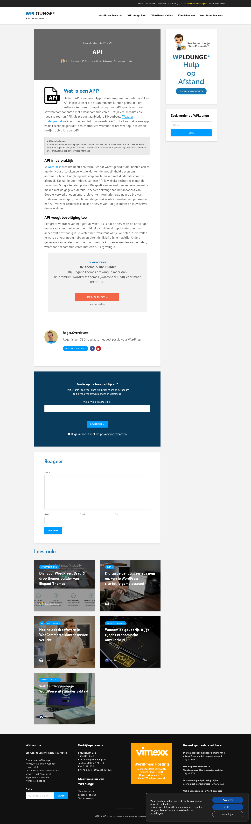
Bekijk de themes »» (97, 296)
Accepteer (228, 799)
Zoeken (29, 789)
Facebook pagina (87, 794)
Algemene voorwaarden (38, 777)
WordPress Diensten (110, 15)
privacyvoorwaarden (113, 434)
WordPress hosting (35, 780)
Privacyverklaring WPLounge (40, 763)
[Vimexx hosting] (152, 763)
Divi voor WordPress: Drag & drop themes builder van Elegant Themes (62, 578)
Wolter (113, 660)
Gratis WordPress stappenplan (194, 3)
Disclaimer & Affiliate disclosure (42, 770)
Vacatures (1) (173, 3)
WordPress (54, 167)
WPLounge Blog (137, 15)
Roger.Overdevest (73, 61)
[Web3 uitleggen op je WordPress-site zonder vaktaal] (64, 698)
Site (116, 514)
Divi (120, 277)
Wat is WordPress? (217, 3)
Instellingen (228, 814)
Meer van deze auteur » (75, 349)
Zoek (191, 132)
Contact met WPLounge (38, 760)
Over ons (162, 3)
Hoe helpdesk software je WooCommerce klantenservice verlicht (63, 634)
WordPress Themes (49, 567)
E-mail (83, 514)
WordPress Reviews (211, 15)
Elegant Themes (84, 272)
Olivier (113, 604)
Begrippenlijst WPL (98, 43)
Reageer (108, 61)
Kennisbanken (186, 15)
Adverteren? (151, 3)
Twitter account (86, 798)
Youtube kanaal (86, 791)
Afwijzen (228, 807)
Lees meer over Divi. (97, 304)
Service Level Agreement (38, 773)
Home (85, 43)
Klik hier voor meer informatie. (76, 150)
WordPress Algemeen (116, 623)
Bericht (47, 472)
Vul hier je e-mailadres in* (97, 401)
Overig (110, 567)
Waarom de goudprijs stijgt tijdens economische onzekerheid (127, 634)
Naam (47, 514)
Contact (140, 3)
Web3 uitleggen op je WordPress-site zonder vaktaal (63, 689)
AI (42, 623)
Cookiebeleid (32, 767)
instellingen (156, 813)
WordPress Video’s (162, 15)
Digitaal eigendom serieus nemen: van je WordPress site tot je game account (130, 578)
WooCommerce (53, 623)
